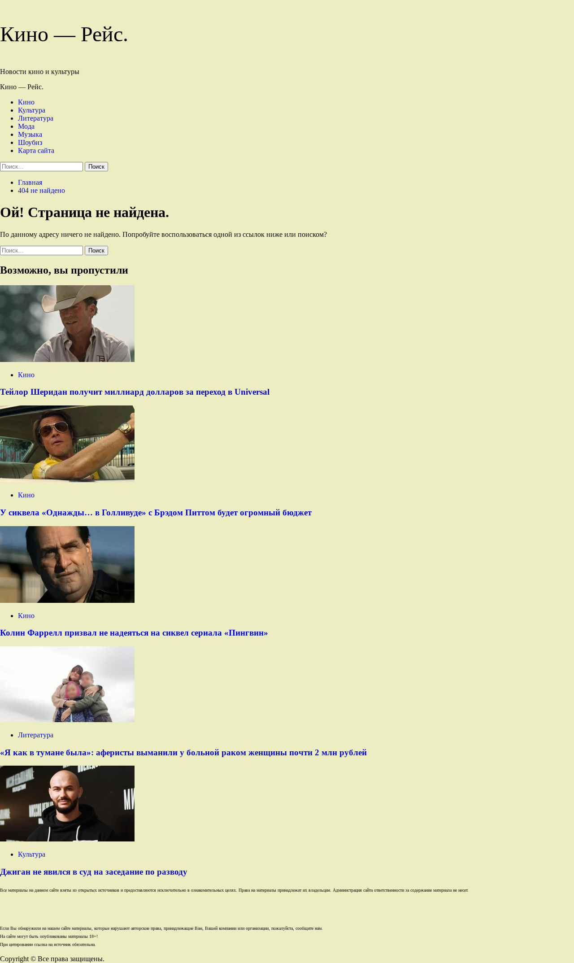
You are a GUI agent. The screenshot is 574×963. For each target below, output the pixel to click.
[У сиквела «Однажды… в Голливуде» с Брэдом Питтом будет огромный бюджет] (67, 480)
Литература (35, 118)
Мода (26, 126)
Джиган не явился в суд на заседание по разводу (93, 871)
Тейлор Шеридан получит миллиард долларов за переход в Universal (135, 392)
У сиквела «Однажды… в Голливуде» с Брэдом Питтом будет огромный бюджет (156, 512)
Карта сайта (36, 150)
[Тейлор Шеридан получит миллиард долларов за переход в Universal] (67, 359)
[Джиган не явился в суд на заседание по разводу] (67, 839)
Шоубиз (30, 142)
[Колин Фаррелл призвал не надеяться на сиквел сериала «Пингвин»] (67, 600)
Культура (31, 110)
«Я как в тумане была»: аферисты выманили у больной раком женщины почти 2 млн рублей (183, 752)
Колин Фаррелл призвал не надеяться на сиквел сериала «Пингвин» (134, 632)
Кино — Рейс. (64, 34)
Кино (26, 102)
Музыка (30, 134)
